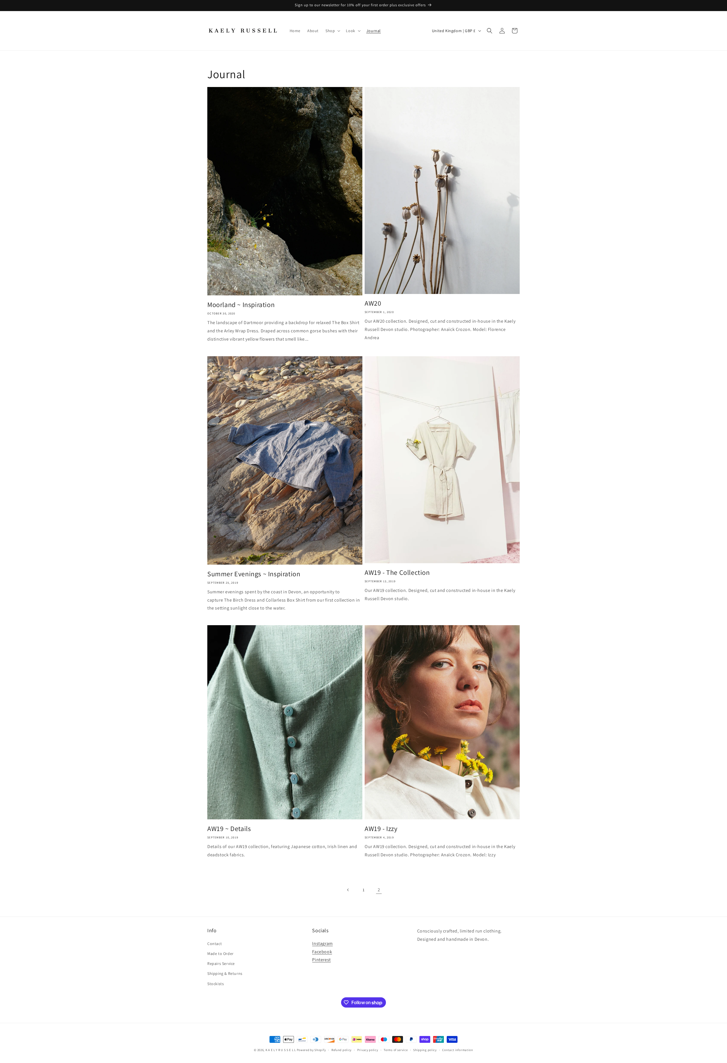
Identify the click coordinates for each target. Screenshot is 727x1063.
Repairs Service (221, 963)
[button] (332, 31)
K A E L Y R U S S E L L (281, 1050)
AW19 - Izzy (381, 828)
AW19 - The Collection (397, 572)
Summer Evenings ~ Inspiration (253, 573)
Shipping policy (425, 1050)
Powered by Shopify (311, 1050)
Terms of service (396, 1050)
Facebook (322, 952)
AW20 (373, 303)
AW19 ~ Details (229, 828)
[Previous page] (348, 890)
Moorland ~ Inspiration (241, 304)
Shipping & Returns (225, 973)
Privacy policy (367, 1050)
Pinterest (321, 960)
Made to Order (220, 953)
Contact (214, 943)
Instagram (322, 943)
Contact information (457, 1050)
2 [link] (379, 890)
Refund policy (341, 1050)
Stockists (215, 983)
